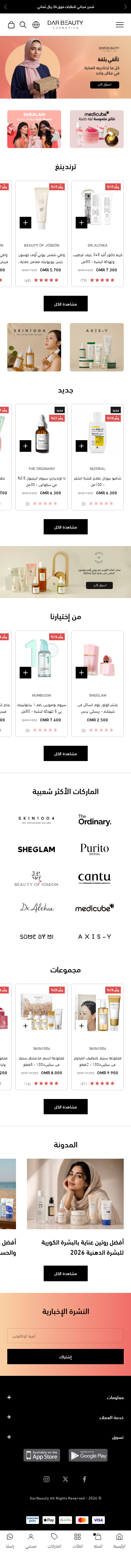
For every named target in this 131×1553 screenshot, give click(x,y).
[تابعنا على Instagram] (46, 1479)
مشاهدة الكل (65, 303)
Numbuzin (41, 695)
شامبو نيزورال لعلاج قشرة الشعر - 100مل (97, 481)
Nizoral (98, 468)
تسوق (118, 1436)
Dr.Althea (98, 245)
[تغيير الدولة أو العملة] (36, 24)
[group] (65, 67)
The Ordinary (41, 468)
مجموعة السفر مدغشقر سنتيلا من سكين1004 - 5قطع (41, 1061)
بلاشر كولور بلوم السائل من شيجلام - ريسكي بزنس (98, 707)
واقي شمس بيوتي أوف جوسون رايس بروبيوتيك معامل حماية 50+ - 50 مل (41, 257)
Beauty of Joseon (41, 245)
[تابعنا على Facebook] (84, 1479)
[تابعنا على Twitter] (65, 1479)
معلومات (115, 1397)
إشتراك (65, 1356)
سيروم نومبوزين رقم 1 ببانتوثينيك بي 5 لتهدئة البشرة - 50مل (41, 707)
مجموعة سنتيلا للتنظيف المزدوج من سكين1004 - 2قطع (98, 1061)
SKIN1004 (97, 1048)
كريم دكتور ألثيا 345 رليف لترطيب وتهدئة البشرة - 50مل (97, 257)
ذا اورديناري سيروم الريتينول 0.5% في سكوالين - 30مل (41, 481)
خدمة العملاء (111, 1417)
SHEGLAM (97, 695)
